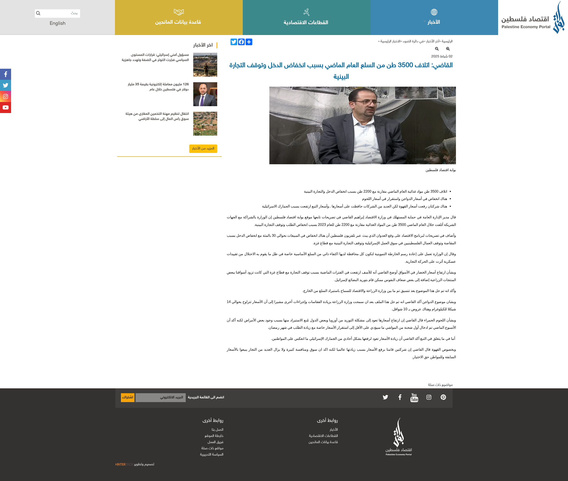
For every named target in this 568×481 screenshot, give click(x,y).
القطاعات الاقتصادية (323, 436)
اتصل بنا (217, 430)
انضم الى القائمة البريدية (206, 397)
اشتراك (127, 397)
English (57, 24)
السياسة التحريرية (211, 455)
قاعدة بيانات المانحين (323, 442)
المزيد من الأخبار (203, 149)
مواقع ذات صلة (212, 448)
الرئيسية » (446, 41)
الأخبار (334, 430)
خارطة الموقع (214, 436)
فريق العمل (215, 442)
